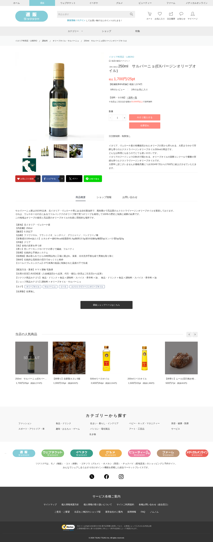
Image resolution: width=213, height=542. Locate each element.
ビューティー (145, 3)
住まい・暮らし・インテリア (104, 423)
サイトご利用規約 (125, 504)
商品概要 (81, 197)
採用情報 (131, 512)
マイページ (193, 19)
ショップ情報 (104, 197)
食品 (62, 277)
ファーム (171, 3)
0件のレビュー (117, 89)
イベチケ (93, 3)
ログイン (81, 20)
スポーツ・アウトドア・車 (31, 429)
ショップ (106, 31)
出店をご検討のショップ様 (87, 512)
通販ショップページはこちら (106, 305)
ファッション (24, 423)
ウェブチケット (68, 3)
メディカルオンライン (197, 3)
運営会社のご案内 (114, 512)
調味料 (45, 41)
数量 (111, 111)
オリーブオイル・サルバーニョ (66, 41)
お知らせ (181, 19)
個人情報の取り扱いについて (98, 504)
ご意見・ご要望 (62, 512)
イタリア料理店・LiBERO (26, 41)
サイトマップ (50, 504)
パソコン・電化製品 (100, 429)
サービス (175, 429)
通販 (42, 3)
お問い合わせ (129, 197)
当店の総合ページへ (119, 61)
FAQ (143, 512)
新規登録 (71, 20)
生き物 (92, 434)
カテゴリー (73, 31)
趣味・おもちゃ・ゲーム (68, 429)
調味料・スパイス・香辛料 (80, 277)
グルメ (119, 3)
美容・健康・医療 (180, 423)
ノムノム (154, 512)
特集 (137, 31)
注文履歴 (171, 19)
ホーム (16, 3)
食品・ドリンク (49, 277)
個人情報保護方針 (70, 504)
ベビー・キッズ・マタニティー (144, 423)
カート (149, 19)
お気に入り (160, 19)
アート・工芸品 (136, 429)
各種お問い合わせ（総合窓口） (154, 504)
